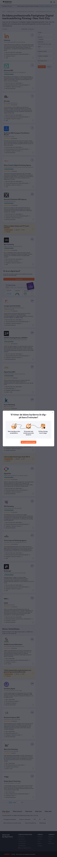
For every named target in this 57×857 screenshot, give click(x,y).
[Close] (52, 412)
